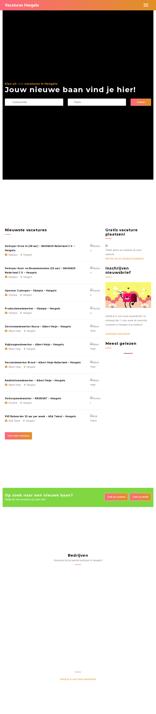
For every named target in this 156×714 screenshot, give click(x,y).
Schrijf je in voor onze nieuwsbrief (78, 679)
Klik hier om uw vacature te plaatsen (124, 258)
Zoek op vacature (116, 496)
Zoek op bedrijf (140, 496)
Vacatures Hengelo (22, 5)
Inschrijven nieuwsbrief (117, 333)
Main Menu (146, 5)
